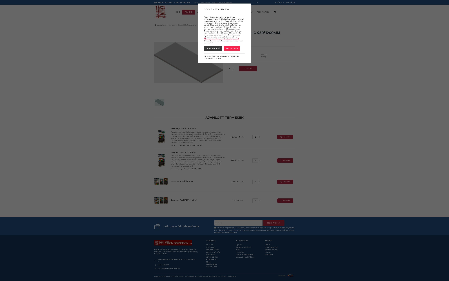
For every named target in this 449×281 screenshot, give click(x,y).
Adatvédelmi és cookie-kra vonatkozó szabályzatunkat (221, 39)
